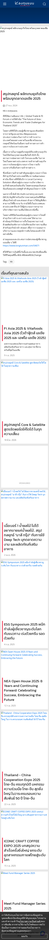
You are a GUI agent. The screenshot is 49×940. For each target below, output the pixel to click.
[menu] (4, 4)
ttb (11, 261)
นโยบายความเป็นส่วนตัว (30, 921)
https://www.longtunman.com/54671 (21, 245)
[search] (44, 4)
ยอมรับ (24, 936)
